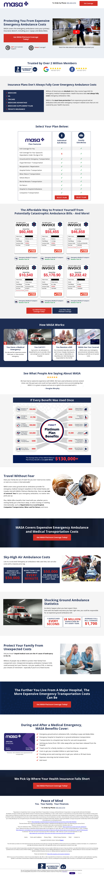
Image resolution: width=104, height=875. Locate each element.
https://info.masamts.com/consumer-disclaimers (58, 854)
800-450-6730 (71, 3)
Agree (72, 873)
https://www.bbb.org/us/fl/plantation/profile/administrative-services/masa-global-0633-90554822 (54, 822)
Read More (64, 871)
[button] (89, 3)
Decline (80, 873)
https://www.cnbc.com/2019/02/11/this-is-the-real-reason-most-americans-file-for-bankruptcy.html (52, 833)
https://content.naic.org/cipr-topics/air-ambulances (74, 826)
